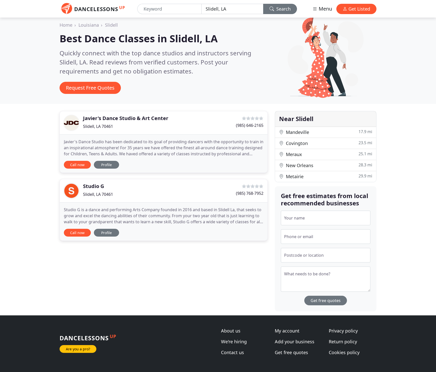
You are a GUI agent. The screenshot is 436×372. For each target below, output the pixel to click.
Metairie (328, 176)
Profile (106, 164)
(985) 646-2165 (249, 125)
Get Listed (358, 9)
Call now (77, 164)
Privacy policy (343, 331)
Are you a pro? (78, 349)
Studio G (93, 186)
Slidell (111, 25)
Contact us (232, 352)
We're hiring (234, 342)
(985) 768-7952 (249, 193)
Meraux (328, 154)
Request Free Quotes (90, 87)
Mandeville (328, 132)
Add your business (294, 342)
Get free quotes (326, 300)
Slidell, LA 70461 (98, 126)
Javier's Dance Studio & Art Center (125, 118)
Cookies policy (344, 352)
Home (66, 25)
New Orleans (328, 165)
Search (283, 9)
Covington (328, 143)
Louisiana (88, 25)
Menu (324, 8)
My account (287, 331)
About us (230, 331)
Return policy (343, 342)
